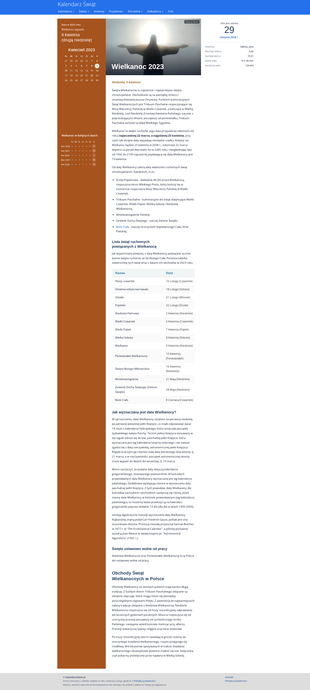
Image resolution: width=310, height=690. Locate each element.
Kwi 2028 (65, 164)
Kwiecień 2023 (81, 50)
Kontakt (229, 677)
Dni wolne (134, 11)
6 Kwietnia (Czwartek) (179, 321)
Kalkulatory (154, 11)
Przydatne (115, 11)
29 (229, 29)
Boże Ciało (122, 227)
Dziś (170, 11)
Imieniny (99, 11)
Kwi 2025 (65, 150)
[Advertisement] (81, 107)
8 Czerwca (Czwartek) (179, 400)
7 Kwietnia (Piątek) (177, 329)
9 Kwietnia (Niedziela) (179, 345)
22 (92, 75)
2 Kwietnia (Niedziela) (179, 313)
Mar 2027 (65, 159)
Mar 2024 (65, 146)
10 (66, 70)
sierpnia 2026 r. (229, 37)
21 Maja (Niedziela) (178, 379)
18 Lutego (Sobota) (178, 289)
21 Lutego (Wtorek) (178, 297)
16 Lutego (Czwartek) (179, 281)
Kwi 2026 (65, 155)
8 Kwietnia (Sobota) (178, 337)
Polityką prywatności (145, 680)
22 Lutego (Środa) (177, 305)
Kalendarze (65, 11)
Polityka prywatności (236, 680)
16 (97, 70)
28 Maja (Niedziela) (178, 389)
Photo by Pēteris (192, 22)
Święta (83, 11)
